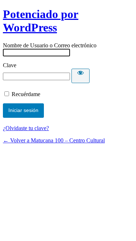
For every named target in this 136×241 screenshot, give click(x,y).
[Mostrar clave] (80, 76)
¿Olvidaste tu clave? (26, 128)
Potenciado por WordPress (40, 21)
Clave (9, 65)
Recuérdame (26, 94)
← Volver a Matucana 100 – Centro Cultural (54, 140)
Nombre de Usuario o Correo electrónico (49, 45)
